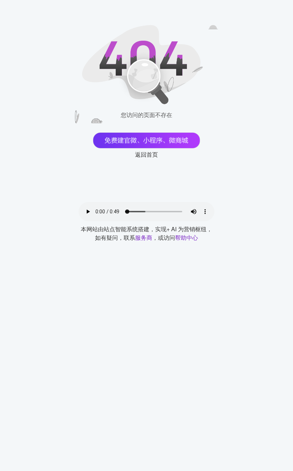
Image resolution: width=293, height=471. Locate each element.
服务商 (143, 237)
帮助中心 (186, 237)
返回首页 (146, 154)
